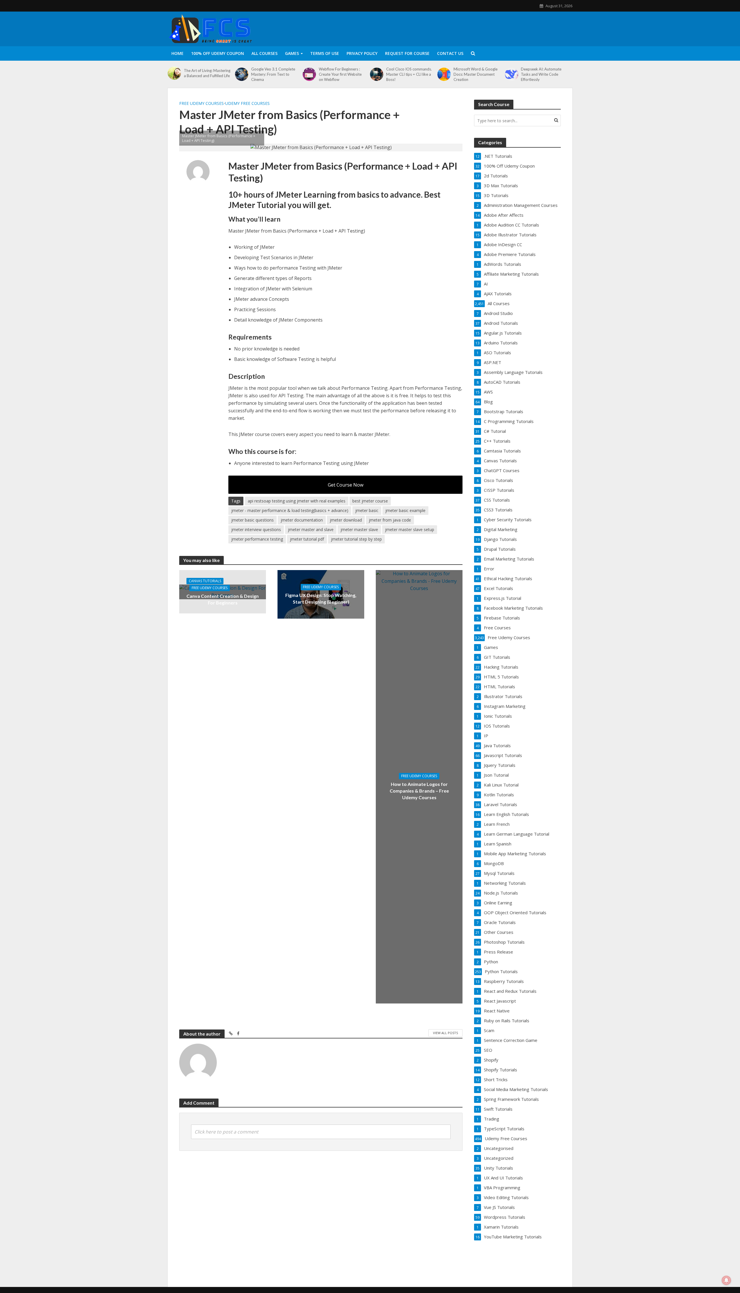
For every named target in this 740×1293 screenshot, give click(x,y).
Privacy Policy (362, 53)
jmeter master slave (359, 529)
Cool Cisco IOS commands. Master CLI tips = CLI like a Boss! (409, 74)
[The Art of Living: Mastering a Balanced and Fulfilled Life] (174, 73)
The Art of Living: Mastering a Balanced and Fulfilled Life (207, 73)
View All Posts (445, 1033)
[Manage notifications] (726, 1280)
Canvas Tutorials (205, 580)
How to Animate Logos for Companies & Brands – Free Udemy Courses (419, 790)
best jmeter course (370, 501)
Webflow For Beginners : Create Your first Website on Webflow (340, 74)
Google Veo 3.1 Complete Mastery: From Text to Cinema (273, 74)
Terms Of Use (324, 53)
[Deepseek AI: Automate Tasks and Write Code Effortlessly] (511, 74)
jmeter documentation (302, 520)
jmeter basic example (405, 510)
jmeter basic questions (252, 520)
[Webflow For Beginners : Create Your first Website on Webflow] (309, 74)
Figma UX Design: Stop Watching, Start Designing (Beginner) (320, 598)
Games (292, 53)
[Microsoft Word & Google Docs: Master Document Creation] (444, 74)
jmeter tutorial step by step (356, 539)
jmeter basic (366, 510)
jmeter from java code (390, 520)
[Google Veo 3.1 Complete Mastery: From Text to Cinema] (241, 74)
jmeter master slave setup (409, 529)
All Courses (264, 53)
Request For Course (407, 53)
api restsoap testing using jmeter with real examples (296, 501)
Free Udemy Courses (201, 103)
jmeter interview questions (256, 529)
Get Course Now (345, 485)
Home (177, 53)
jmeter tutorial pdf (307, 539)
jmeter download (346, 520)
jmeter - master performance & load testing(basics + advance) (289, 510)
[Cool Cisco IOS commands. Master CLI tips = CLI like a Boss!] (376, 74)
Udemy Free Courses (247, 103)
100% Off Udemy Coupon (217, 53)
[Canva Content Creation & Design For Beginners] (222, 591)
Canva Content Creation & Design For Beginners (222, 599)
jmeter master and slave (311, 529)
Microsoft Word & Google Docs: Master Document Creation (475, 74)
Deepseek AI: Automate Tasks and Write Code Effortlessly (541, 74)
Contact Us (450, 53)
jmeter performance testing (257, 539)
